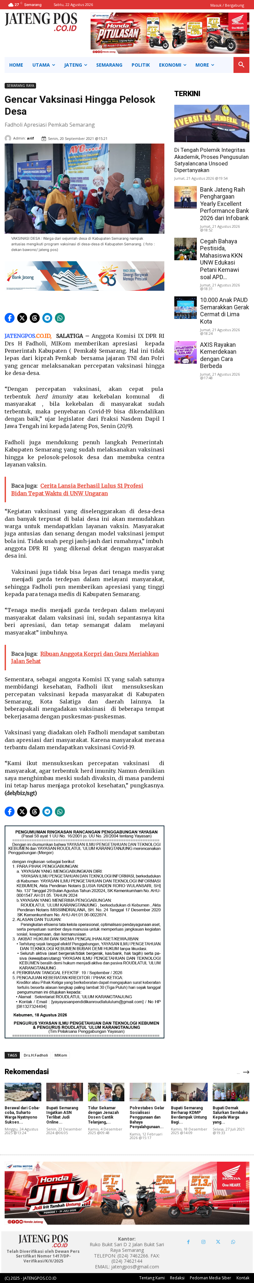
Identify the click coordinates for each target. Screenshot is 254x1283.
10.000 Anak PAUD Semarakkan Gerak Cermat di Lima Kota (224, 310)
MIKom (61, 1055)
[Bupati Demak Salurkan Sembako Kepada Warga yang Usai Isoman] (231, 1092)
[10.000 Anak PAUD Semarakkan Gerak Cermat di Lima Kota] (185, 307)
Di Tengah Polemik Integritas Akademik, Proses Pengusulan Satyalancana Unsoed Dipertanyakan (211, 160)
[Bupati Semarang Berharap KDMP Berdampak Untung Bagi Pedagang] (189, 1092)
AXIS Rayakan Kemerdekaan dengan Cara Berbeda (218, 355)
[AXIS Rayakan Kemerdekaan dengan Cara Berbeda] (185, 352)
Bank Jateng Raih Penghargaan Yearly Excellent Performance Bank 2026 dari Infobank (224, 203)
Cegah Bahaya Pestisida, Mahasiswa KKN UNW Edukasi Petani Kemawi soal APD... (221, 259)
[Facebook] (188, 1242)
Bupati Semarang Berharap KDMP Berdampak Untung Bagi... (189, 1115)
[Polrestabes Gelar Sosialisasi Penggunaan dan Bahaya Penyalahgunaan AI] (148, 1092)
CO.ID (43, 336)
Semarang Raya (20, 85)
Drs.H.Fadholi (36, 1055)
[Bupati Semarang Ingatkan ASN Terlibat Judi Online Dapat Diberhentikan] (64, 1092)
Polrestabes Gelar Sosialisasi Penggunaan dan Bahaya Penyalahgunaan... (147, 1118)
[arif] (9, 138)
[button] (241, 65)
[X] (218, 1242)
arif (30, 138)
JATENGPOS (20, 336)
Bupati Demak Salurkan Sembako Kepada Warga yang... (230, 1115)
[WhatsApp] (233, 1242)
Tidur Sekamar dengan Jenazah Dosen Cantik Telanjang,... (103, 1115)
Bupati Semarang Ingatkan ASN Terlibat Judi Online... (62, 1115)
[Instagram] (203, 1242)
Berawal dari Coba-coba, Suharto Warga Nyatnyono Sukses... (22, 1115)
